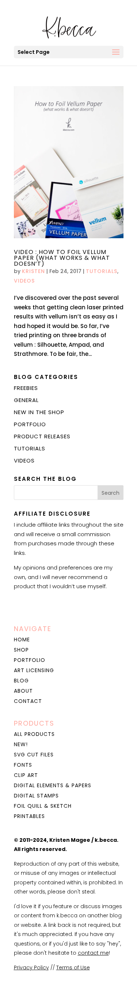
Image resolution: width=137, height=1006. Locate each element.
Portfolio (30, 424)
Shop (21, 649)
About (23, 690)
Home (22, 639)
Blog (21, 680)
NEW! (21, 744)
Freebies (26, 388)
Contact (28, 701)
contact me (93, 953)
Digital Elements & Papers (52, 785)
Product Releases (42, 436)
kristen (33, 271)
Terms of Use (73, 967)
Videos (24, 280)
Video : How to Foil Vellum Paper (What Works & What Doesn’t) (62, 258)
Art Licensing (34, 670)
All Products (34, 734)
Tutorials (101, 271)
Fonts (23, 765)
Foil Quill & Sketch (43, 806)
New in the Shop (39, 412)
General (26, 400)
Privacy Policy (31, 967)
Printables (29, 816)
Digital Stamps (36, 795)
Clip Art (26, 775)
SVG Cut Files (34, 754)
